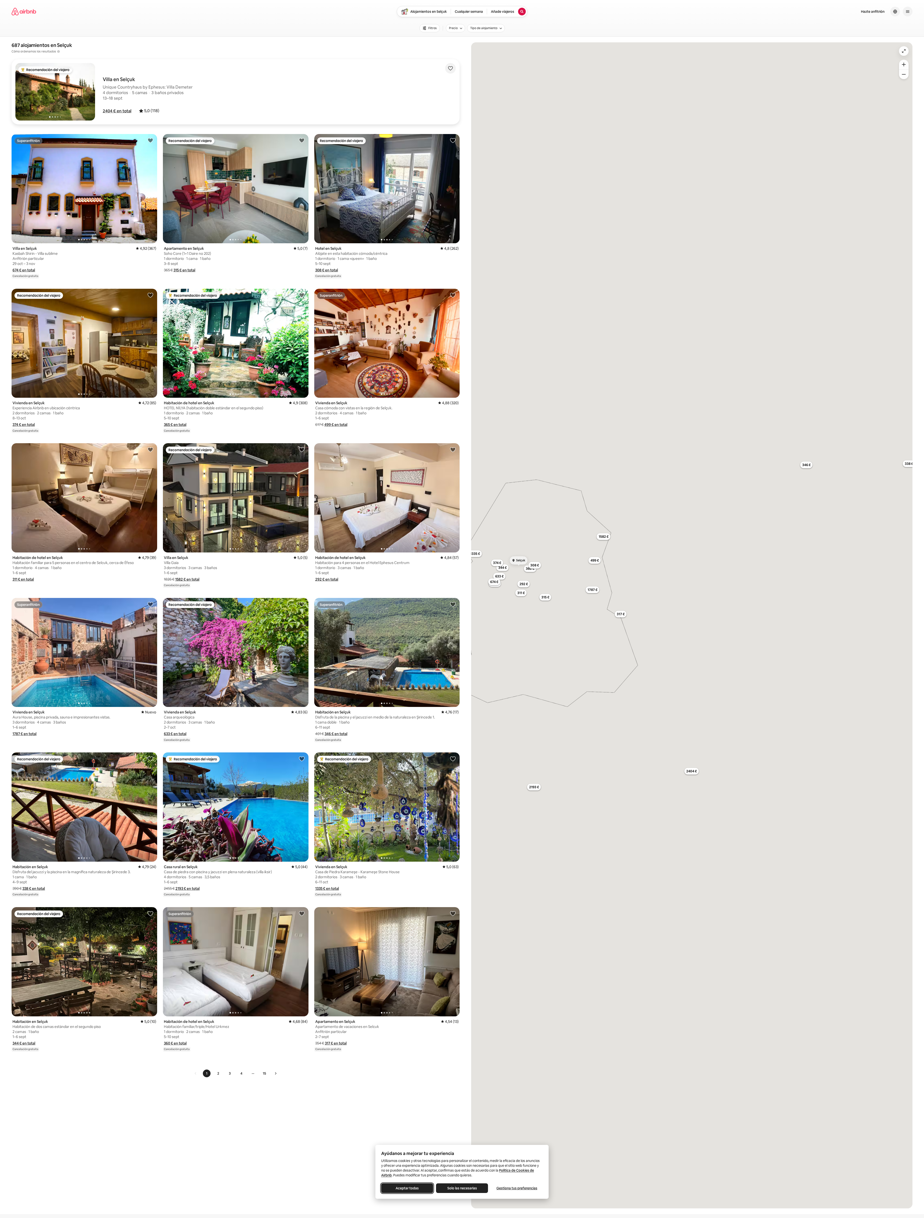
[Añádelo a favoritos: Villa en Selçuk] (150, 140)
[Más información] (58, 51)
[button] (117, 111)
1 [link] (206, 1073)
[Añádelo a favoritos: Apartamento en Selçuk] (302, 140)
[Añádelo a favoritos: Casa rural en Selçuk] (302, 759)
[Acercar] (904, 64)
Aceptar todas (407, 1188)
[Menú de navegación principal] (907, 11)
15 (264, 1073)
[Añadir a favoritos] (450, 68)
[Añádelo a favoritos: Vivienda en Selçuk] (150, 295)
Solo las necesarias (462, 1188)
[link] (195, 1073)
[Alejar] (904, 74)
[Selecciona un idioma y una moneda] (895, 11)
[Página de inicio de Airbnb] (24, 11)
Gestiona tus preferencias (516, 1188)
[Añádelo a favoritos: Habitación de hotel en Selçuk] (302, 295)
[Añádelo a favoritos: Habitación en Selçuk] (453, 604)
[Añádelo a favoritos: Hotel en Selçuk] (453, 140)
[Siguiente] (275, 1073)
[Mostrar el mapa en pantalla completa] (904, 51)
